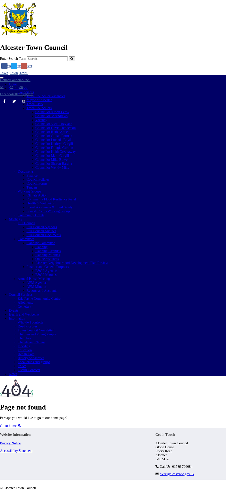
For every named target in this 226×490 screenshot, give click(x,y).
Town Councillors (39, 108)
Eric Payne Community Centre (39, 298)
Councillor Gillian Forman (53, 136)
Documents (26, 171)
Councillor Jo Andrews (51, 116)
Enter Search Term (13, 58)
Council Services (20, 294)
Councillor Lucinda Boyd (53, 140)
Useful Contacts (29, 370)
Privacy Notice (10, 443)
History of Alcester (31, 358)
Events (13, 310)
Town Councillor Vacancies (45, 96)
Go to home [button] (8, 426)
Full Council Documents (43, 235)
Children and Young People (37, 334)
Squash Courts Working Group (48, 211)
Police (22, 366)
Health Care (26, 354)
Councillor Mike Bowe (51, 159)
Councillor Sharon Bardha (53, 163)
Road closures (27, 326)
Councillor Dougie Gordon (54, 148)
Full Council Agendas (41, 227)
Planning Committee (40, 243)
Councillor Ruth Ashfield (52, 132)
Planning (41, 247)
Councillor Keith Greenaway (55, 151)
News (13, 374)
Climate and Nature (31, 342)
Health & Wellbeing (40, 203)
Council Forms (36, 183)
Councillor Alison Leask (52, 112)
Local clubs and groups (34, 362)
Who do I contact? (30, 322)
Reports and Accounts (41, 290)
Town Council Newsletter (36, 330)
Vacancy (41, 120)
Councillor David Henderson (55, 128)
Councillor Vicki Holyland (53, 124)
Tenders (32, 187)
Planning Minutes (47, 255)
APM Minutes (36, 286)
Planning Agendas (48, 251)
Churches (24, 338)
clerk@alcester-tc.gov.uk (47, 73)
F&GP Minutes (45, 275)
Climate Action (36, 195)
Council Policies (37, 179)
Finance (32, 175)
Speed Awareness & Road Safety (49, 207)
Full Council (26, 223)
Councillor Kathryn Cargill (54, 144)
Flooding (24, 346)
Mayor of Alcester (39, 100)
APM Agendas (36, 282)
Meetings (15, 219)
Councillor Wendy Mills (52, 167)
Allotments (25, 302)
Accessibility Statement (16, 451)
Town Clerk (34, 104)
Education (25, 350)
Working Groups (29, 191)
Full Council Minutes (41, 231)
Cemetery (24, 306)
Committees (26, 239)
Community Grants (31, 215)
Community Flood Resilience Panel (51, 199)
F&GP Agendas (46, 271)
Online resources (47, 259)
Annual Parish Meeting (34, 279)
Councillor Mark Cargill (52, 155)
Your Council (18, 88)
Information (17, 318)
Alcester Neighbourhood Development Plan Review (71, 263)
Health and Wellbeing (24, 314)
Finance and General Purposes (47, 267)
